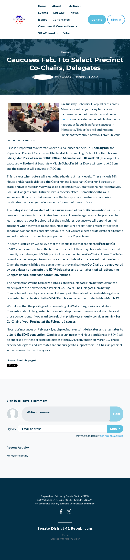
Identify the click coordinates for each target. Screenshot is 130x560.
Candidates (62, 19)
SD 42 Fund (47, 33)
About (57, 6)
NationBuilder (72, 538)
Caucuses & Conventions (56, 26)
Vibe (66, 33)
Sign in (116, 19)
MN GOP (59, 13)
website (66, 119)
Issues (42, 19)
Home (42, 6)
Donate (96, 19)
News (75, 13)
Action (74, 6)
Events (43, 13)
